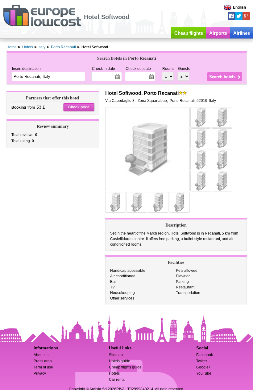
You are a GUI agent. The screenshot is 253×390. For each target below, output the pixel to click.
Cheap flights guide (125, 367)
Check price (78, 107)
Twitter (201, 361)
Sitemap (116, 355)
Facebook (204, 355)
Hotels (114, 373)
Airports (218, 33)
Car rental (117, 379)
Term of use (43, 367)
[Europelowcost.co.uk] (42, 25)
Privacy (40, 373)
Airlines (241, 33)
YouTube (203, 373)
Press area (43, 361)
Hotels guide (119, 361)
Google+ (203, 367)
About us (41, 355)
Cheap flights (188, 33)
